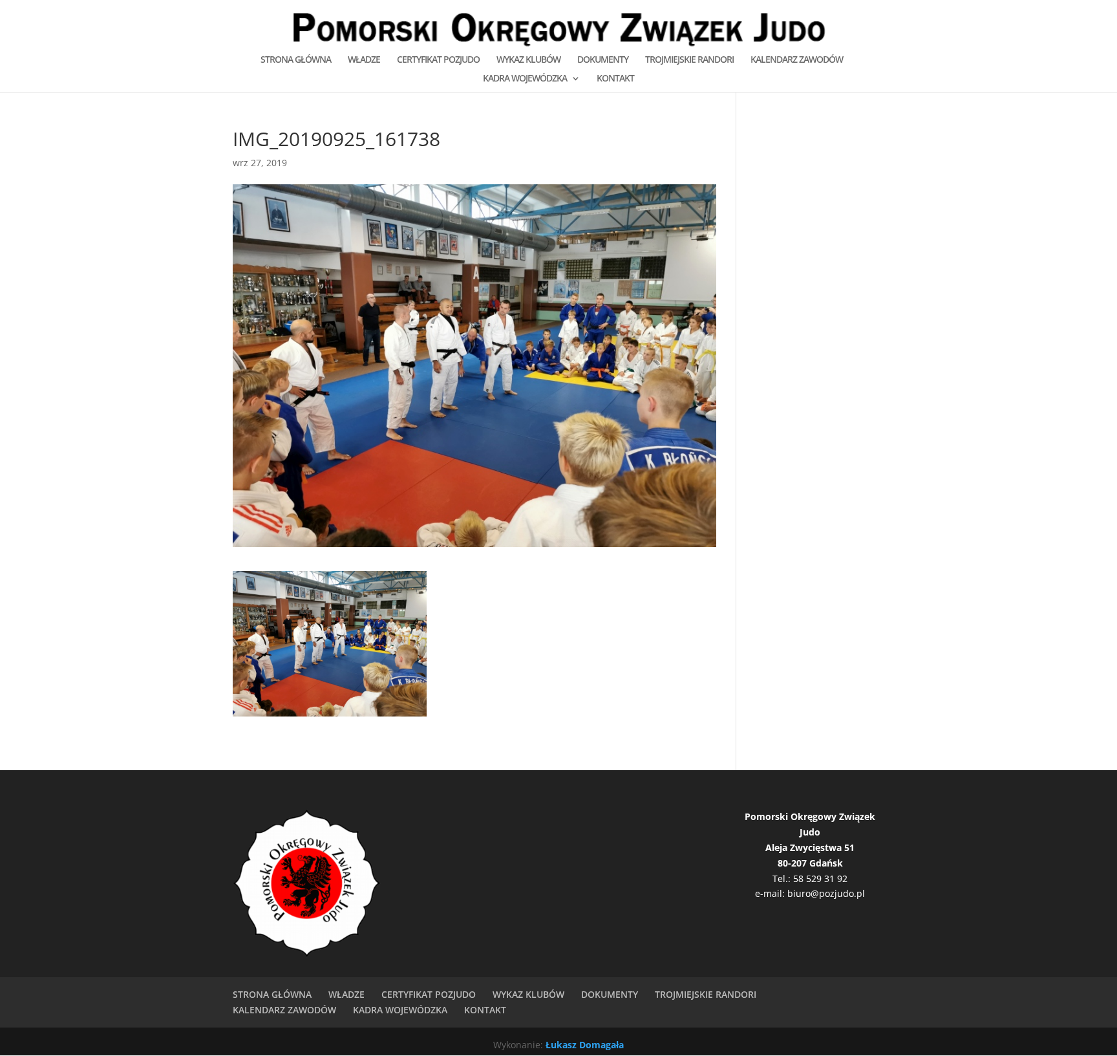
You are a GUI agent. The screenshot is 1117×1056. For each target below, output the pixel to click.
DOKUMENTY (602, 60)
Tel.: (782, 878)
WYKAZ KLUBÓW (528, 60)
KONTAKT (615, 79)
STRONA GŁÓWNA (296, 60)
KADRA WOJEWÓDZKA (525, 79)
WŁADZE (364, 60)
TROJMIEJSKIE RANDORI (689, 60)
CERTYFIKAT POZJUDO (438, 60)
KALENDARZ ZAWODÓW (796, 60)
